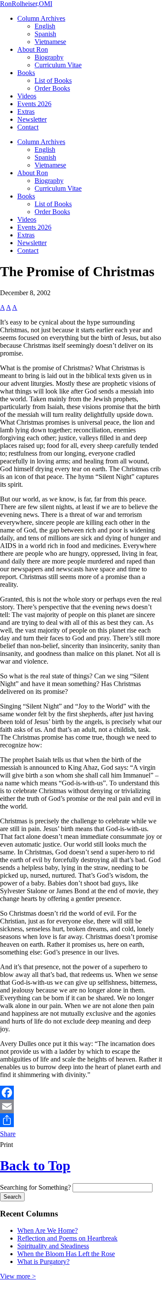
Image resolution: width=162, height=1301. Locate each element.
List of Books (53, 80)
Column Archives (41, 18)
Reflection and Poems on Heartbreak (67, 1238)
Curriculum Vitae (58, 65)
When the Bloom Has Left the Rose (66, 1253)
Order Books (52, 88)
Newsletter (32, 119)
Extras (26, 111)
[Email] (81, 1106)
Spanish (45, 34)
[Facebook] (81, 1092)
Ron (26, 3)
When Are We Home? (47, 1230)
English (45, 26)
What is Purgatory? (43, 1261)
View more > (18, 1276)
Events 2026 (34, 103)
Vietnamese (50, 41)
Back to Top (35, 1165)
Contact (27, 127)
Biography (49, 57)
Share (8, 1133)
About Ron (32, 49)
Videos (26, 96)
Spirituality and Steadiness (53, 1246)
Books (26, 72)
